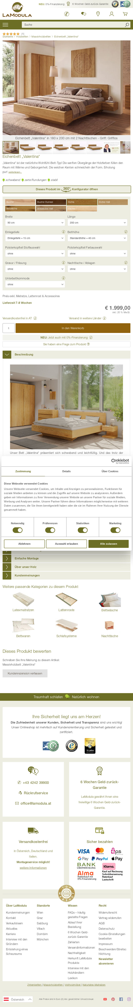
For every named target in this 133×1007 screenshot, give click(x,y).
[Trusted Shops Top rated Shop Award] (90, 746)
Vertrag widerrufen (110, 917)
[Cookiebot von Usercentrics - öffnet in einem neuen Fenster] (114, 461)
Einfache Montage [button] (27, 558)
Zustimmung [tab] (23, 471)
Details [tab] (66, 471)
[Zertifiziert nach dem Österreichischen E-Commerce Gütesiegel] (51, 745)
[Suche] (126, 25)
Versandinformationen (81, 947)
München (43, 939)
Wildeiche (11, 208)
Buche (10, 201)
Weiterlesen (14, 172)
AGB (102, 923)
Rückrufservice (36, 793)
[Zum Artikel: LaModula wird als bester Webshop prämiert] (66, 894)
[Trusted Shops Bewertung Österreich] (72, 746)
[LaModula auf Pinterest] (113, 999)
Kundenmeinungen (18, 912)
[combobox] (76, 25)
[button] (51, 4)
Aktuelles (11, 928)
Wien (40, 912)
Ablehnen (24, 543)
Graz (40, 917)
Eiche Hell (104, 201)
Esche (71, 208)
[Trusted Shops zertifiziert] (115, 4)
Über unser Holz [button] (25, 567)
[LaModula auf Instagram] (129, 999)
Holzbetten (22, 36)
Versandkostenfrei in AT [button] (17, 318)
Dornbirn (42, 934)
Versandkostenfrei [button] (33, 842)
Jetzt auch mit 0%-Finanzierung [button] (64, 337)
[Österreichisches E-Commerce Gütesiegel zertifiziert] (125, 4)
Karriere (11, 934)
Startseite (8, 36)
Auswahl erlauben (66, 543)
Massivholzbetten (41, 36)
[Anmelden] (112, 14)
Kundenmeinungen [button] (27, 575)
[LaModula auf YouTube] (105, 999)
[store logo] (17, 10)
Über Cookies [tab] (110, 471)
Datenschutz (106, 928)
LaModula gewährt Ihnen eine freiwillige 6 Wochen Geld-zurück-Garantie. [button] (100, 802)
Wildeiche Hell (45, 208)
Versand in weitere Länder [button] (85, 318)
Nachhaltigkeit (77, 952)
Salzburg (42, 923)
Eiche (71, 201)
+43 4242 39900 (36, 783)
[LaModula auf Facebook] (121, 999)
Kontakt (11, 917)
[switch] (50, 530)
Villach (41, 928)
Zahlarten (74, 942)
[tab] (66, 355)
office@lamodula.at (36, 803)
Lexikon (73, 978)
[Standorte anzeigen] (98, 14)
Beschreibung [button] (24, 354)
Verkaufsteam (14, 923)
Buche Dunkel (45, 201)
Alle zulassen (108, 543)
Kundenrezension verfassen (25, 673)
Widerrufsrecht (108, 912)
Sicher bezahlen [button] (100, 842)
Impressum (106, 943)
